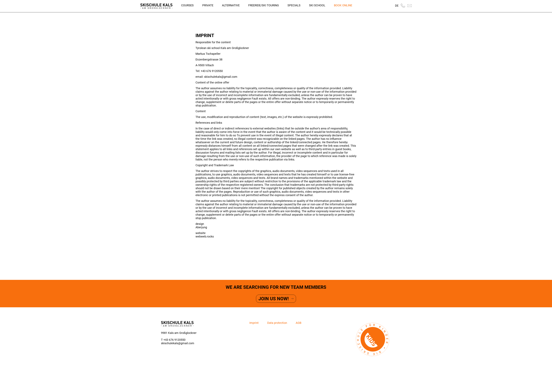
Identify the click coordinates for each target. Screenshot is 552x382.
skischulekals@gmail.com (177, 343)
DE (396, 5)
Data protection (277, 323)
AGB (298, 323)
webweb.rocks (204, 236)
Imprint (254, 323)
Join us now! (273, 298)
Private (207, 5)
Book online (343, 5)
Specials (294, 5)
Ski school (317, 5)
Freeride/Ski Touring (263, 5)
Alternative (231, 5)
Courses (187, 5)
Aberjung (201, 227)
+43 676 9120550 (174, 339)
